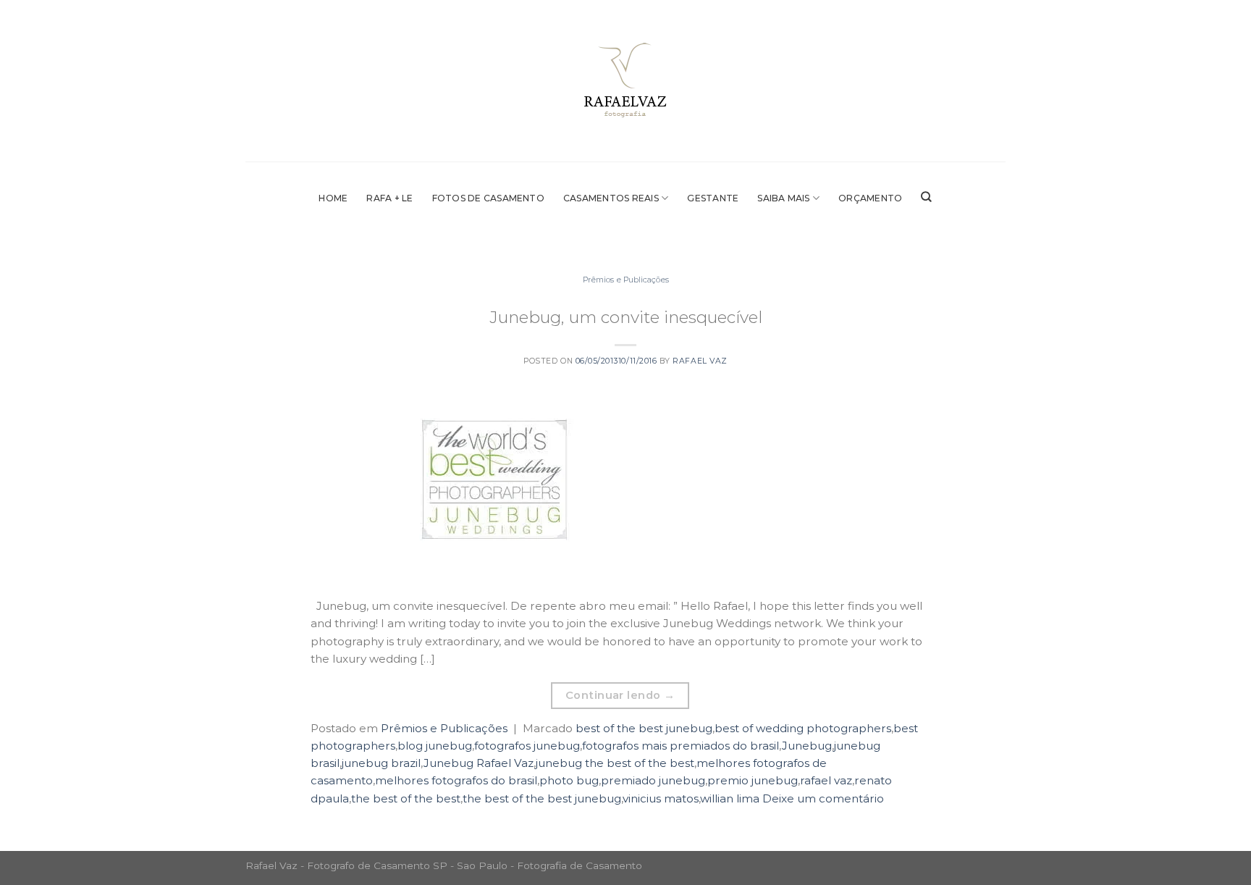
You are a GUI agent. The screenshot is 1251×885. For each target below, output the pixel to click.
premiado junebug (653, 780)
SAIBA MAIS (783, 198)
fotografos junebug (527, 745)
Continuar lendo (620, 695)
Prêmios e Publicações (626, 280)
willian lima (729, 798)
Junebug (807, 745)
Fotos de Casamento (488, 198)
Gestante (712, 198)
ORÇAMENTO (870, 198)
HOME (333, 198)
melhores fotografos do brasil (456, 780)
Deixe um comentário (823, 798)
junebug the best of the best (615, 763)
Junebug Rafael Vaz (479, 763)
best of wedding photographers (803, 728)
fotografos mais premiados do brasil (680, 745)
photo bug (569, 780)
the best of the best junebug (542, 798)
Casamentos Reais (611, 198)
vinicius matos (661, 798)
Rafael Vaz (700, 361)
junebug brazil (381, 763)
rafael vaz (826, 780)
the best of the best (405, 798)
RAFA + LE (389, 198)
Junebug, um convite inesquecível (625, 317)
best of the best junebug (644, 728)
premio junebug (752, 780)
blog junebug (434, 745)
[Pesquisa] (926, 197)
